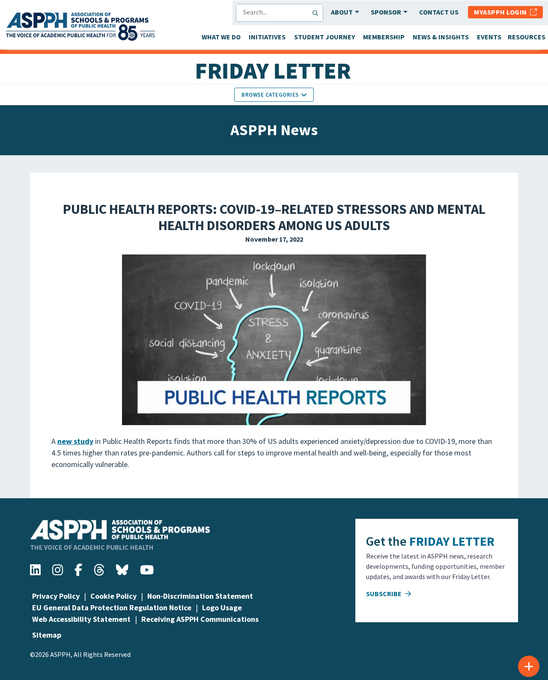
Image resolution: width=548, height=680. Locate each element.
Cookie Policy (113, 596)
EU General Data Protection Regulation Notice (111, 607)
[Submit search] (317, 12)
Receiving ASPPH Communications (200, 619)
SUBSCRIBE (384, 593)
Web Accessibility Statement (81, 619)
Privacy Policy (56, 596)
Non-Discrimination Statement (200, 596)
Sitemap (46, 635)
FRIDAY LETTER (451, 541)
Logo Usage (222, 607)
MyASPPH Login (502, 12)
